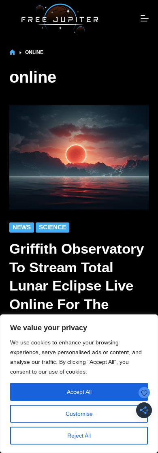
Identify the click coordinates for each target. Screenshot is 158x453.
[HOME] (12, 52)
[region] (79, 383)
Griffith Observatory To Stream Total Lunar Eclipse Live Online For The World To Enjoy (76, 285)
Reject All (79, 435)
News (22, 227)
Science (52, 227)
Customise (79, 413)
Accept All (79, 392)
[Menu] (145, 18)
